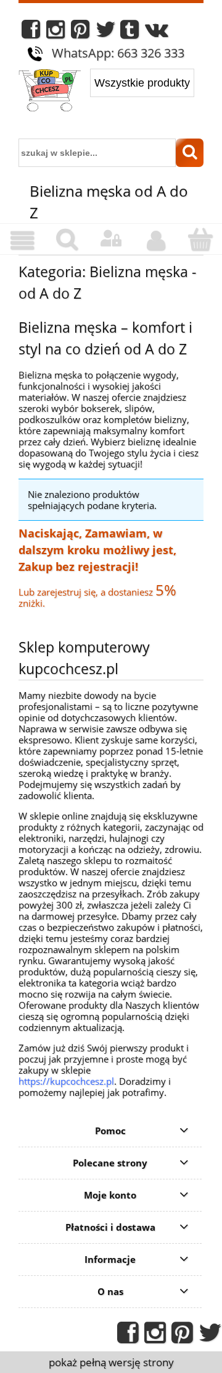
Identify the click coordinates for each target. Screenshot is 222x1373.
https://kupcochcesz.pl (66, 1081)
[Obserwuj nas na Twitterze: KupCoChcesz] (106, 32)
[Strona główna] (49, 91)
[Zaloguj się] (111, 239)
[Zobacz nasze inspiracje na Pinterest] (80, 32)
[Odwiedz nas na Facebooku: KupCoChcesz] (31, 32)
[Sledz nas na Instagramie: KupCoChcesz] (55, 32)
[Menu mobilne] (22, 240)
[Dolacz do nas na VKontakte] (156, 32)
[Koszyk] (200, 239)
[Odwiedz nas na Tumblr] (129, 32)
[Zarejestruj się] (155, 240)
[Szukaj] (190, 153)
